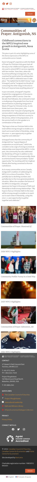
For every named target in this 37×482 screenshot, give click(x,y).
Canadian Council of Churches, (20, 449)
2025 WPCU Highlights (10, 302)
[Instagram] (10, 3)
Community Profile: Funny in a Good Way (18, 276)
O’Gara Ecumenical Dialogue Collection (19, 410)
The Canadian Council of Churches (17, 395)
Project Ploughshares (13, 399)
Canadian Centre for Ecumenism (14, 451)
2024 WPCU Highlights (10, 352)
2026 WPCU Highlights (10, 251)
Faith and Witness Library (14, 406)
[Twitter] (7, 3)
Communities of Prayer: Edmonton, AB (17, 327)
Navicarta (19, 457)
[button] (18, 24)
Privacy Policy (7, 419)
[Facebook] (3, 3)
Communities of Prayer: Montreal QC (16, 226)
